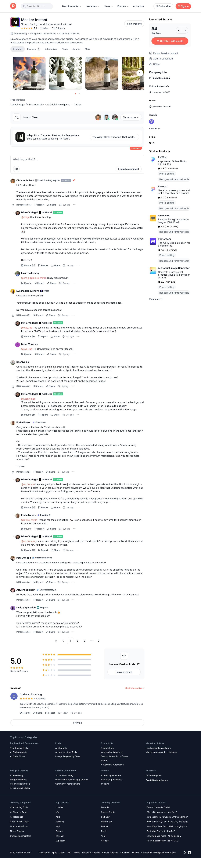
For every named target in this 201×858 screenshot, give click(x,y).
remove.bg (164, 215)
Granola (59, 831)
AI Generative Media (69, 33)
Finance (105, 770)
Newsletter (44, 852)
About (62, 852)
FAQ (70, 852)
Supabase (60, 840)
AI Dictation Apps (18, 812)
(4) (29, 265)
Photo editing (20, 33)
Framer (104, 826)
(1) (29, 336)
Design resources (18, 779)
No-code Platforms (19, 826)
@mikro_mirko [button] (38, 277)
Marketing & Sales (155, 743)
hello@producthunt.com (164, 852)
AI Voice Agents (153, 775)
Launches (91, 6)
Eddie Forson (23, 422)
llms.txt (135, 852)
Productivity (107, 743)
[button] (88, 48)
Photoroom (164, 238)
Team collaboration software (114, 756)
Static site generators (20, 836)
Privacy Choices (110, 852)
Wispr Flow (106, 821)
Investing (105, 783)
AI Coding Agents (18, 752)
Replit (104, 831)
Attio (58, 817)
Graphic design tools (20, 783)
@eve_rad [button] (26, 327)
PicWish (162, 157)
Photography (36, 104)
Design (77, 104)
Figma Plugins (17, 831)
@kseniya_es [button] (28, 398)
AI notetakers (107, 748)
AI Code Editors (17, 756)
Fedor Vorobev (29, 344)
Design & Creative (19, 770)
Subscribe (165, 6)
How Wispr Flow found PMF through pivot (167, 826)
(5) (24, 315)
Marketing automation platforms (161, 752)
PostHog (60, 821)
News (107, 6)
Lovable (59, 807)
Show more (129, 117)
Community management (67, 783)
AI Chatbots (61, 748)
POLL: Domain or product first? (162, 812)
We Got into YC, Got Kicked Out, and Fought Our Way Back (168, 821)
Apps (54, 852)
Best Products (70, 6)
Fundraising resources (111, 779)
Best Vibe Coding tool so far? (161, 831)
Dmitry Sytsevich (26, 607)
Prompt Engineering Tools (67, 756)
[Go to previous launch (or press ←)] (179, 30)
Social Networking (64, 775)
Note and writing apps (111, 752)
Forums (121, 6)
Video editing (16, 775)
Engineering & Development (24, 743)
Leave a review (124, 672)
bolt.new (105, 817)
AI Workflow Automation (112, 764)
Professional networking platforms (71, 779)
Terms (77, 852)
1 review (44, 28)
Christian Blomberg (31, 694)
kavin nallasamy (30, 273)
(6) (24, 386)
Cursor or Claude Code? (158, 807)
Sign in (185, 6)
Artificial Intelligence (58, 104)
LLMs (58, 743)
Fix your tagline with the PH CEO (162, 840)
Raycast (60, 836)
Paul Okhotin (23, 557)
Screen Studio (108, 812)
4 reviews (41, 698)
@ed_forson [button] (28, 484)
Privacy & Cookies (91, 852)
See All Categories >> (157, 780)
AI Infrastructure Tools (66, 752)
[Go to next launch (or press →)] (185, 30)
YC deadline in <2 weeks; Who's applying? (167, 817)
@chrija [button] (25, 217)
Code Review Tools (19, 821)
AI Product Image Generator (174, 267)
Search (104, 760)
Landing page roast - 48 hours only (164, 836)
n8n (57, 812)
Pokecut (162, 186)
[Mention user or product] (16, 169)
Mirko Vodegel (29, 212)
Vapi (58, 826)
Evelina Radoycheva (27, 290)
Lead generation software (158, 748)
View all (77, 722)
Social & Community (65, 770)
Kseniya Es (22, 361)
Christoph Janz (25, 180)
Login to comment (128, 169)
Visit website (134, 23)
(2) (24, 472)
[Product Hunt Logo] (13, 6)
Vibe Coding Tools (19, 748)
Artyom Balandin (25, 589)
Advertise (138, 6)
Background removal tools (43, 33)
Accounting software (111, 775)
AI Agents (151, 770)
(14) (25, 204)
